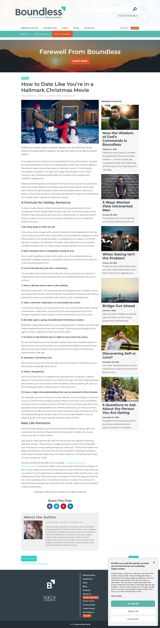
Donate (87, 616)
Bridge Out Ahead (118, 306)
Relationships (29, 27)
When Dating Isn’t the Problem (118, 256)
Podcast (89, 27)
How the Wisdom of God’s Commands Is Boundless (117, 139)
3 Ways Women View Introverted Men (117, 206)
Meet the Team (42, 34)
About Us (24, 34)
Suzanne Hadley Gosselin (60, 96)
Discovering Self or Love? (119, 355)
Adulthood (50, 27)
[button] (49, 506)
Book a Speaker (62, 34)
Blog (76, 27)
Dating (25, 78)
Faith (65, 27)
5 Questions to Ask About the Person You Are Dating (119, 409)
